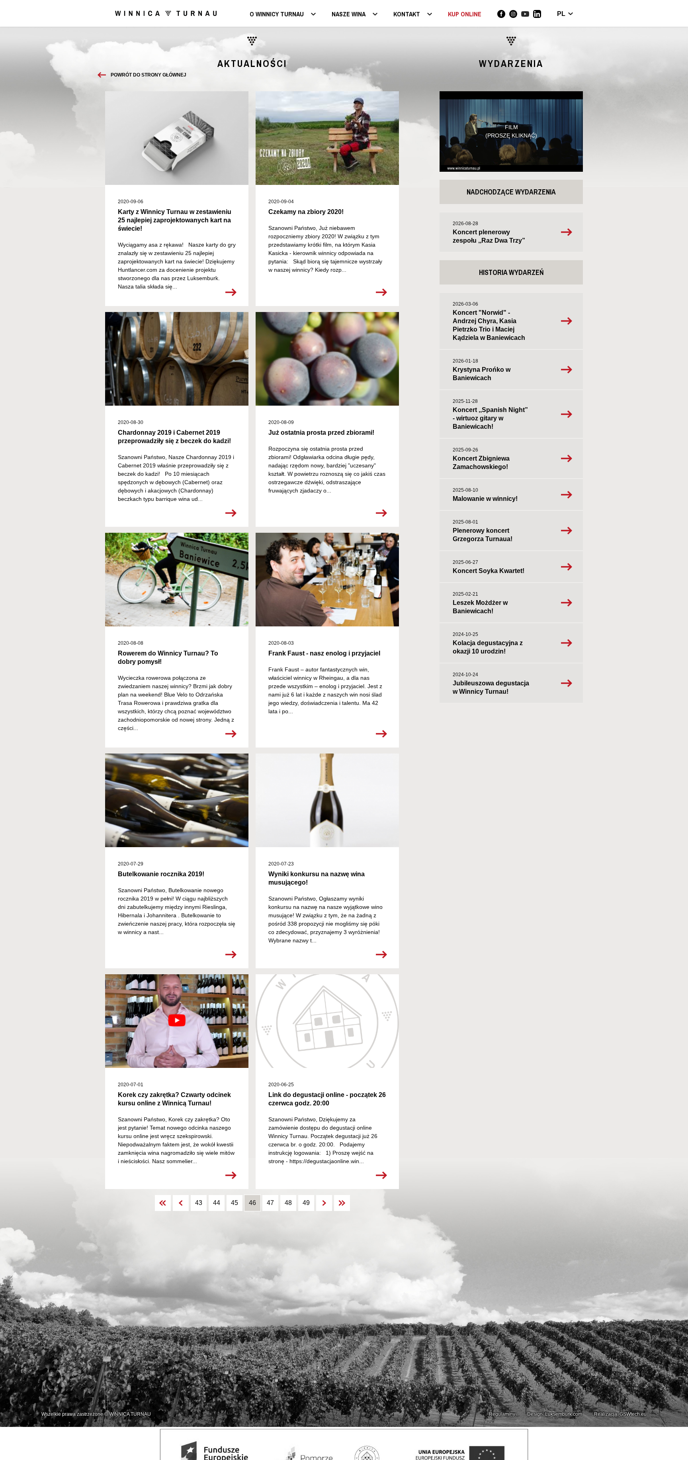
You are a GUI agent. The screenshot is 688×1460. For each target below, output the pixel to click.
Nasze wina (349, 14)
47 (270, 1202)
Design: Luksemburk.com (554, 1414)
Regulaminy (502, 1414)
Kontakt (406, 14)
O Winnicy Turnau (277, 14)
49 (306, 1202)
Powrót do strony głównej (148, 75)
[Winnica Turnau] (501, 14)
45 (234, 1202)
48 (288, 1202)
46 (252, 1202)
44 (216, 1202)
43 (198, 1202)
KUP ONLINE (464, 14)
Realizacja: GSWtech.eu (620, 1414)
